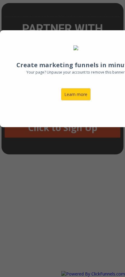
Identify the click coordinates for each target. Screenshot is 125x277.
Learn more (75, 94)
